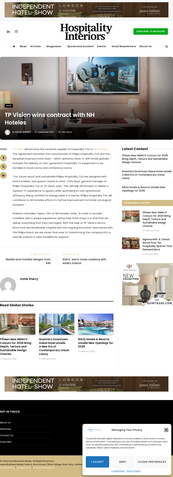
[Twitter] (3, 166)
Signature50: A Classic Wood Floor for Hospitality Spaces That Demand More (157, 244)
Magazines (54, 46)
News (23, 46)
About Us (145, 46)
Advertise (5, 429)
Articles (35, 46)
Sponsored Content (80, 46)
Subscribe (5, 442)
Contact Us (6, 435)
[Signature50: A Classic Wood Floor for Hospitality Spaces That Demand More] (131, 243)
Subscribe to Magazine (150, 31)
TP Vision (18, 149)
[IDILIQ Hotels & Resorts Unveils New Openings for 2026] (95, 324)
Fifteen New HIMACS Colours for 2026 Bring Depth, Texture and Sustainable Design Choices (15, 346)
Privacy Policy (134, 471)
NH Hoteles (101, 149)
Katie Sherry (23, 132)
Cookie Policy (118, 471)
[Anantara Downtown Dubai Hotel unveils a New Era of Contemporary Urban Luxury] (56, 324)
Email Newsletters (124, 46)
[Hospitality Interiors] (86, 31)
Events (101, 46)
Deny (122, 462)
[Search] (166, 46)
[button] (166, 430)
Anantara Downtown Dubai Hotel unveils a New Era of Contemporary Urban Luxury (54, 346)
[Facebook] (3, 158)
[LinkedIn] (3, 175)
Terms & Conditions (43, 467)
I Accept (97, 462)
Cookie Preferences (152, 462)
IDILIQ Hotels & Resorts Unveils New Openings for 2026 (95, 342)
